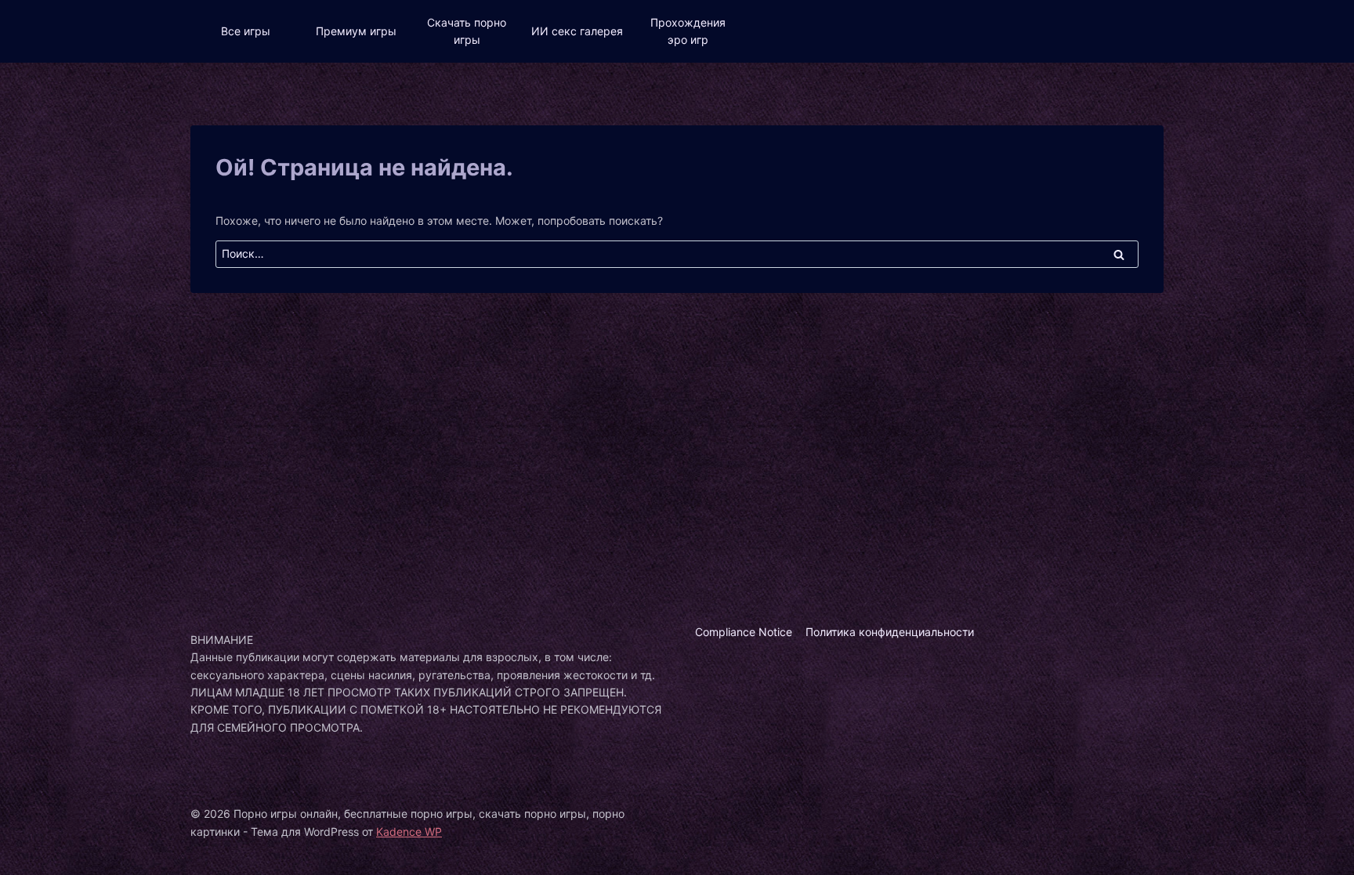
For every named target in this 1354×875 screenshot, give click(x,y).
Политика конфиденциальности (890, 631)
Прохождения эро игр (688, 31)
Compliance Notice (743, 631)
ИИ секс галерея (577, 31)
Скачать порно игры (466, 31)
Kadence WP (409, 831)
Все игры (245, 31)
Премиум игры (356, 31)
